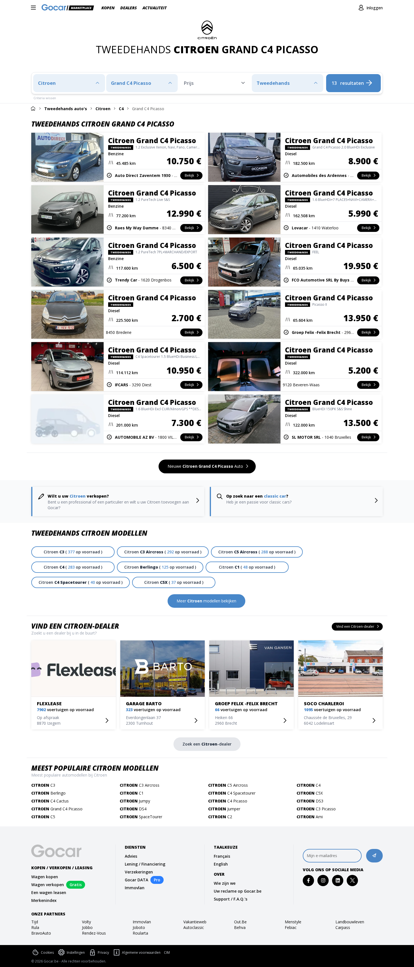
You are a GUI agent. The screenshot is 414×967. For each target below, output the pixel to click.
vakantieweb (194, 921)
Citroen (102, 108)
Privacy (103, 952)
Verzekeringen (139, 872)
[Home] (33, 108)
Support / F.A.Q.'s (230, 899)
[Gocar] (69, 8)
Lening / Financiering (145, 864)
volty (86, 921)
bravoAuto (41, 933)
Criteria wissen (45, 98)
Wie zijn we (224, 883)
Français (222, 856)
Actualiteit (155, 7)
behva (240, 927)
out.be (240, 921)
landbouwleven (349, 921)
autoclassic (193, 927)
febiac (291, 927)
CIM (167, 952)
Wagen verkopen (47, 884)
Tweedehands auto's (65, 108)
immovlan (142, 921)
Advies (131, 856)
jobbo (87, 927)
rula (35, 927)
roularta (140, 933)
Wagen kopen (44, 876)
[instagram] (323, 880)
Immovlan (134, 887)
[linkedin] (337, 880)
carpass (342, 927)
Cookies (47, 952)
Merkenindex (44, 900)
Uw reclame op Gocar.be (237, 891)
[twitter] (352, 880)
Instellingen (76, 952)
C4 (121, 108)
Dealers (128, 7)
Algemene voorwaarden (141, 952)
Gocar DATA (136, 879)
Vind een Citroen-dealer (75, 626)
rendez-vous (94, 933)
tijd (34, 921)
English (221, 864)
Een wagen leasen (48, 892)
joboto (139, 927)
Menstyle (293, 921)
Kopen (108, 7)
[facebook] (308, 880)
